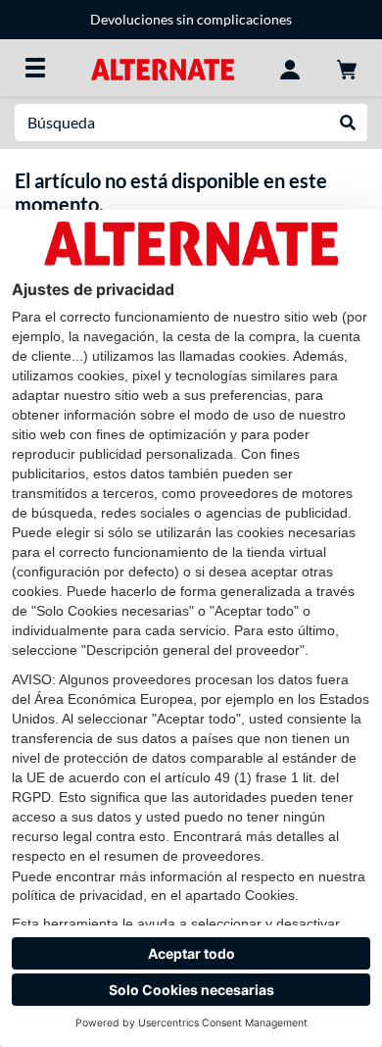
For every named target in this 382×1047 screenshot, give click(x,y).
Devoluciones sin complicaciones (191, 19)
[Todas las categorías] (35, 67)
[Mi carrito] (346, 67)
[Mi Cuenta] (289, 67)
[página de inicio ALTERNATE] (162, 67)
